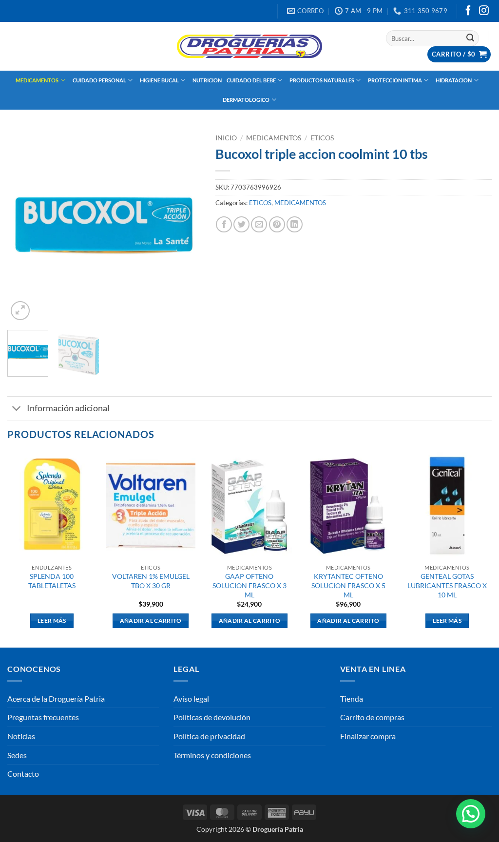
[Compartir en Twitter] (241, 224)
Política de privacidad (209, 736)
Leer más (52, 620)
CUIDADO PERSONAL (99, 80)
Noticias (21, 736)
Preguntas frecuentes (43, 717)
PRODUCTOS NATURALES (321, 80)
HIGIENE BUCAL (159, 80)
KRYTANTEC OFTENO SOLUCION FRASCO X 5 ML (348, 585)
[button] (459, 54)
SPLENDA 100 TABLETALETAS (52, 581)
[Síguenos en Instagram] (484, 11)
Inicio (226, 138)
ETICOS (322, 138)
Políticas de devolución (211, 717)
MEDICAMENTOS (37, 80)
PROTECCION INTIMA (395, 80)
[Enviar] (470, 38)
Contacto (23, 773)
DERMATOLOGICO (246, 99)
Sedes (17, 755)
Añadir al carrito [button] (151, 620)
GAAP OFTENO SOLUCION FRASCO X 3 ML (249, 585)
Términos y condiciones (212, 755)
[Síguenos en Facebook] (468, 11)
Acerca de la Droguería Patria (56, 698)
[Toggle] (16, 409)
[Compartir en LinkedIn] (295, 224)
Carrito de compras (372, 717)
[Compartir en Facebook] (224, 224)
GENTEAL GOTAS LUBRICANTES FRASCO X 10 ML (447, 585)
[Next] (184, 226)
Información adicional (68, 408)
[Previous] (23, 226)
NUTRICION (207, 80)
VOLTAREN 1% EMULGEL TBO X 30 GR (151, 581)
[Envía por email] (259, 224)
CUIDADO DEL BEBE (251, 80)
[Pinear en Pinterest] (277, 224)
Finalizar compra (368, 736)
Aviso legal (191, 698)
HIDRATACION (454, 80)
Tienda (351, 698)
